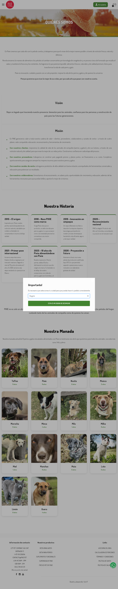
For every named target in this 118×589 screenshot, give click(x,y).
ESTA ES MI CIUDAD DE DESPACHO (59, 303)
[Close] (92, 280)
